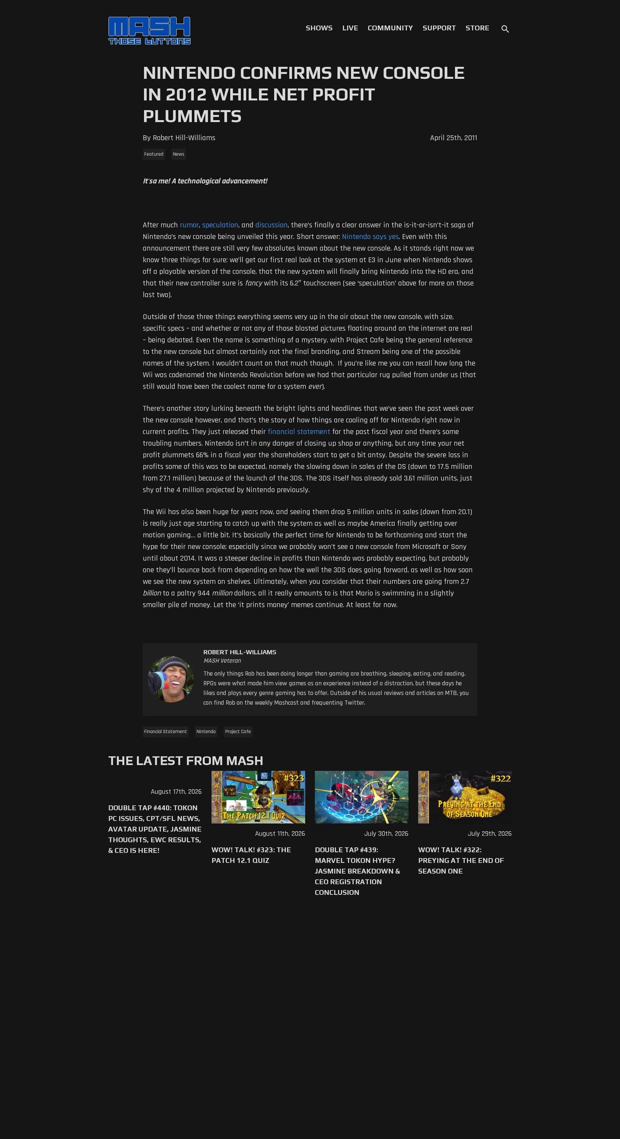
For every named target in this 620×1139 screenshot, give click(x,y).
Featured (153, 154)
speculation (220, 225)
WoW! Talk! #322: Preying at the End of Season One (461, 860)
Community (390, 28)
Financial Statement (165, 731)
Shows (319, 28)
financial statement (299, 432)
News (178, 154)
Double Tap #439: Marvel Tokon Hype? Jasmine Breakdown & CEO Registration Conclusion (357, 870)
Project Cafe (238, 731)
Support (439, 28)
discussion (271, 225)
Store (477, 28)
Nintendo (206, 731)
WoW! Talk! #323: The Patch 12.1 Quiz (251, 855)
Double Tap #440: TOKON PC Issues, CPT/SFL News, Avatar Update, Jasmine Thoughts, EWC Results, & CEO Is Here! (155, 828)
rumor (188, 225)
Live (350, 28)
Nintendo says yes (370, 237)
